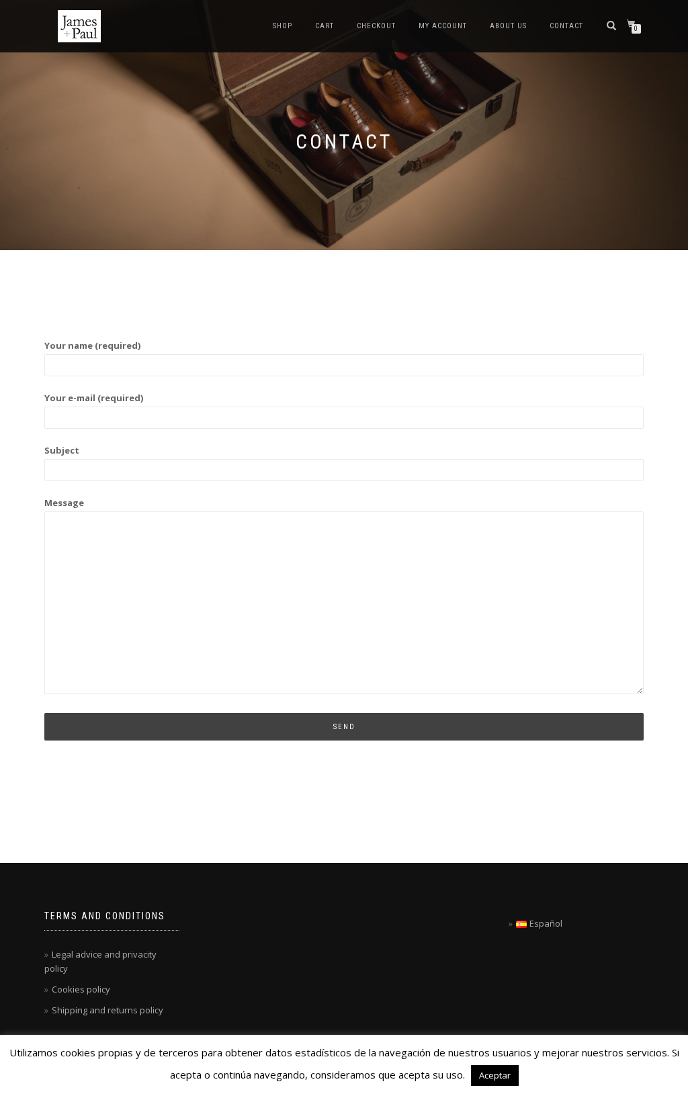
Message (64, 503)
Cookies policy (81, 989)
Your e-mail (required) (93, 398)
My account (443, 26)
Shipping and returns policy (107, 1010)
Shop (282, 26)
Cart (324, 26)
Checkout (376, 26)
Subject (61, 450)
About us (508, 26)
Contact (566, 26)
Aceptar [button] (495, 1075)
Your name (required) (92, 345)
